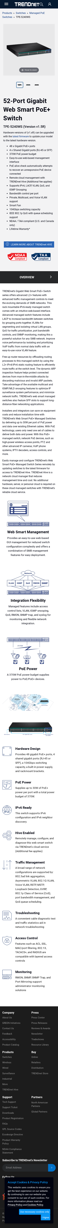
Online (34, 1057)
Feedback (7, 1033)
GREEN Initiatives (11, 1023)
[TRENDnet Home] (27, 4)
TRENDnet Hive (10, 1089)
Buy (33, 1052)
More (5, 1084)
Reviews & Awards (40, 1028)
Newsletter (37, 1033)
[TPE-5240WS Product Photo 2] (19, 85)
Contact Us (8, 1028)
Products (7, 13)
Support (7, 1097)
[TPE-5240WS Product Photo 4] (36, 85)
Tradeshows (37, 1039)
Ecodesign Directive (12, 1134)
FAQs (5, 1123)
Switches (7, 1057)
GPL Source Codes (12, 1129)
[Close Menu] (6, 3)
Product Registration (13, 1118)
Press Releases (39, 1023)
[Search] (41, 4)
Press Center (38, 1017)
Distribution (37, 1067)
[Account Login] (49, 4)
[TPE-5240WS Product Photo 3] (28, 85)
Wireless (6, 1062)
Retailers (36, 1062)
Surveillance (8, 1073)
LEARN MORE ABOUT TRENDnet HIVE (31, 244)
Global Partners (39, 1111)
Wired (5, 1067)
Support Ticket (9, 1107)
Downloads (8, 1113)
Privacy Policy (15, 1204)
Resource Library (40, 1044)
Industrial (7, 1078)
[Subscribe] (52, 1168)
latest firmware (21, 136)
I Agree (45, 1217)
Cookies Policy (35, 1204)
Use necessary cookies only (34, 1211)
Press (35, 1012)
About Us (7, 1017)
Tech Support (9, 1102)
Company (8, 1012)
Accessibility (9, 1039)
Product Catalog (10, 1044)
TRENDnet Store (39, 1073)
